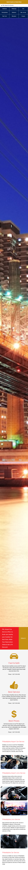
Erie (23, 8)
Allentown (4, 8)
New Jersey (23, 12)
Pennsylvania (5, 12)
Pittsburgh (14, 8)
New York (4, 16)
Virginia (23, 16)
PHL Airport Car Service (8, 5)
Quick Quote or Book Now (14, 2)
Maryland (14, 16)
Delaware (14, 12)
